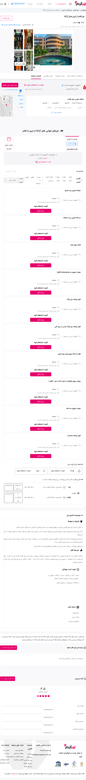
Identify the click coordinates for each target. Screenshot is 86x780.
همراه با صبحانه (38, 180)
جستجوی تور (62, 4)
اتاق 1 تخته (70, 179)
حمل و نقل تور (48, 76)
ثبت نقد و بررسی (9, 678)
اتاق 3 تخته (58, 179)
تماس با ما (40, 4)
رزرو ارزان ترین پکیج (10, 85)
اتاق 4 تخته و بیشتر (49, 179)
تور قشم (76, 10)
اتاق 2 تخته (64, 179)
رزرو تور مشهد (27, 763)
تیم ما (7, 756)
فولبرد (27, 177)
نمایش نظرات (21, 105)
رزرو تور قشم (28, 766)
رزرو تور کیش (28, 760)
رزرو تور (30, 754)
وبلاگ (49, 4)
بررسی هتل (19, 64)
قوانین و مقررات (18, 759)
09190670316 (19, 4)
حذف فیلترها (10, 171)
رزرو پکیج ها (6, 18)
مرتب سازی (21, 180)
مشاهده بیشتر (57, 112)
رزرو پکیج (40, 210)
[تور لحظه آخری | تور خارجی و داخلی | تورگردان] (80, 3)
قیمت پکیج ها (60, 76)
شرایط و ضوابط (36, 76)
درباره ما (30, 4)
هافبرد (32, 177)
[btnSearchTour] (70, 4)
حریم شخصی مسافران (16, 756)
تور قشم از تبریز (67, 10)
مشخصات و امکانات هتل (75, 76)
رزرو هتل (29, 757)
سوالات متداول (18, 753)
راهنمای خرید (19, 750)
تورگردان (83, 10)
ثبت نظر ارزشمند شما (9, 647)
